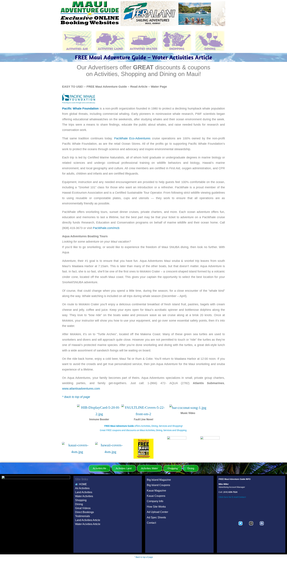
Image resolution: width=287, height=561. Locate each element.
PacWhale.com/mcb (106, 228)
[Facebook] (262, 523)
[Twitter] (240, 523)
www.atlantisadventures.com (81, 388)
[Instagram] (251, 523)
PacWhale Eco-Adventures (132, 138)
